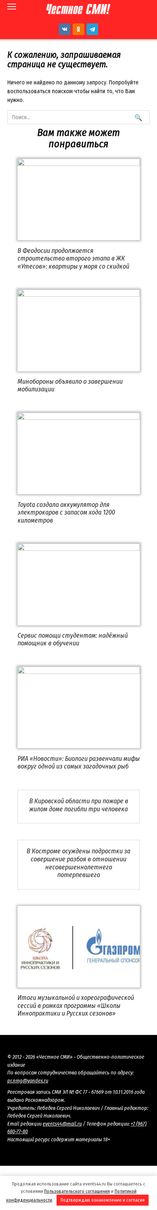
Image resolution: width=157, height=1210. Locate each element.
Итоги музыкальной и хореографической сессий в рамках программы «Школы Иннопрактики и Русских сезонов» (76, 1005)
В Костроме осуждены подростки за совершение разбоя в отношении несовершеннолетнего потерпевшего (78, 863)
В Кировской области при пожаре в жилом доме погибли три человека (78, 805)
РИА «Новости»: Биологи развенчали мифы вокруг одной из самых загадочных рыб (79, 762)
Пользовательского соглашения (77, 1191)
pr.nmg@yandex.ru (27, 1081)
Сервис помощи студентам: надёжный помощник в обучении (73, 639)
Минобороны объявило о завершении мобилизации (70, 386)
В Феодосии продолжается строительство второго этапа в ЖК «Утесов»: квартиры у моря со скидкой (73, 258)
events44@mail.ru (62, 1124)
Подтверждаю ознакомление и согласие (103, 1200)
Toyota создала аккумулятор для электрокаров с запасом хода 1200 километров (66, 512)
